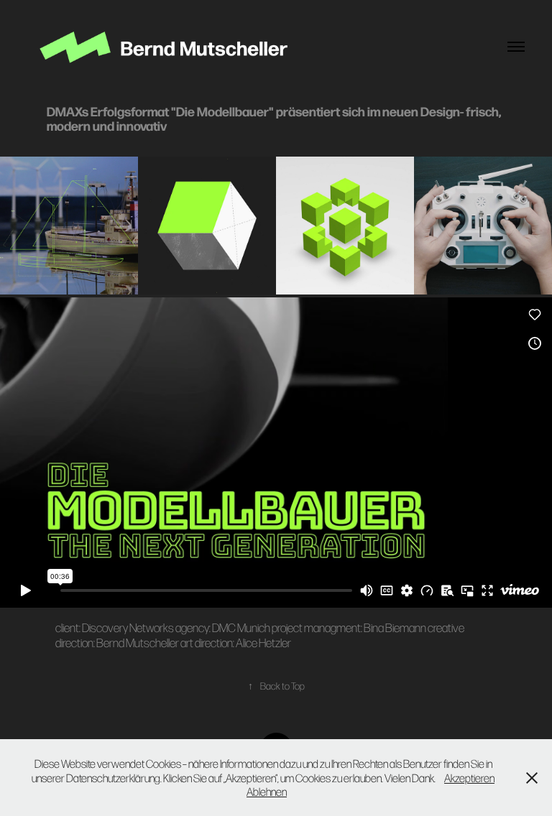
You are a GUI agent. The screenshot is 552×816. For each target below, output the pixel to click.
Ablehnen (267, 791)
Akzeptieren (469, 777)
